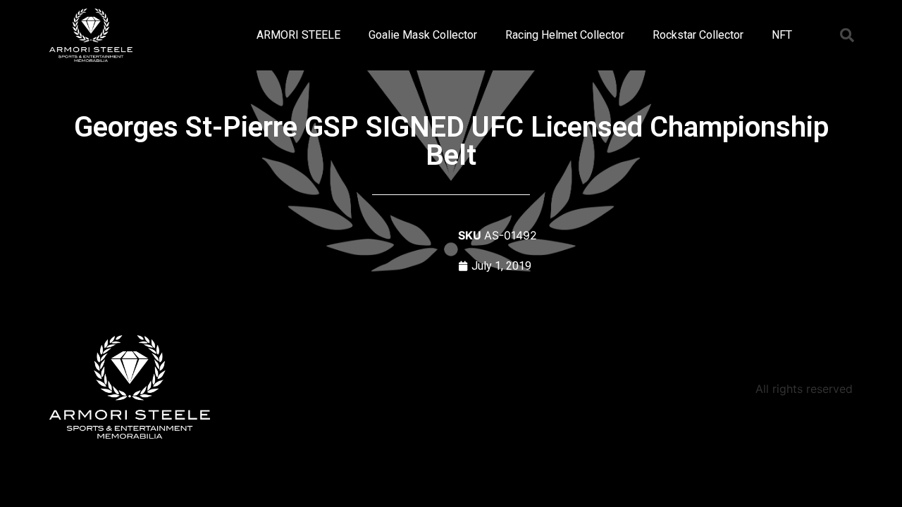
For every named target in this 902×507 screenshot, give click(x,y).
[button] (847, 35)
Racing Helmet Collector (564, 35)
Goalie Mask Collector (423, 35)
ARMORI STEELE (298, 35)
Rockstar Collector (698, 35)
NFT (782, 35)
